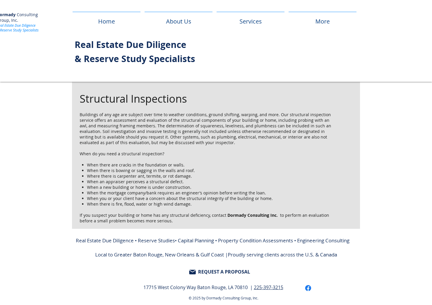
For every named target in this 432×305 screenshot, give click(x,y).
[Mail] (192, 272)
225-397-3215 (268, 287)
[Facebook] (308, 288)
